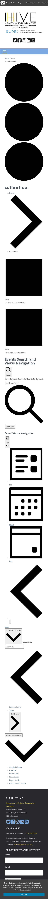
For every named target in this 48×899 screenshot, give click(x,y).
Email (7, 867)
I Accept (24, 894)
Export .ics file (14, 780)
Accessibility (10, 3)
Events (11, 193)
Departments (30, 3)
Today (7, 627)
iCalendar (12, 770)
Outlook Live (14, 777)
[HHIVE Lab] (21, 20)
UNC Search (42, 3)
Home (7, 58)
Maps (20, 3)
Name (7, 854)
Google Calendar (15, 767)
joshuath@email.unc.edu (23, 845)
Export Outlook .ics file (17, 783)
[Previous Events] (26, 618)
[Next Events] (10, 622)
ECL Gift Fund (31, 833)
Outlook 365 (13, 773)
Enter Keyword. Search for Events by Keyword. (24, 379)
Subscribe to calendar (14, 735)
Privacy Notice (25, 890)
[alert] (24, 279)
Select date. (27, 642)
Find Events (10, 426)
